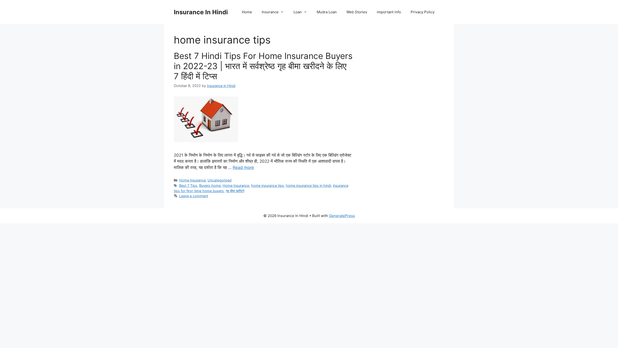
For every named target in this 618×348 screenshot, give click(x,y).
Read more (243, 167)
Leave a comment (193, 196)
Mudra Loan (327, 12)
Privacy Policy (423, 12)
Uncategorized (220, 180)
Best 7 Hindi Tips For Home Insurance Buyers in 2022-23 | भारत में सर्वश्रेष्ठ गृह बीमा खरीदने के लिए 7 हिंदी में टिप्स (263, 66)
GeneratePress (342, 215)
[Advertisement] (404, 116)
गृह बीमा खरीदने (235, 191)
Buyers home (210, 185)
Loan (298, 12)
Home (247, 12)
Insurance (270, 12)
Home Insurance (192, 180)
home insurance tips (267, 185)
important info (389, 12)
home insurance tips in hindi (308, 185)
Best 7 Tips (188, 185)
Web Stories (356, 12)
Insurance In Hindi (201, 12)
